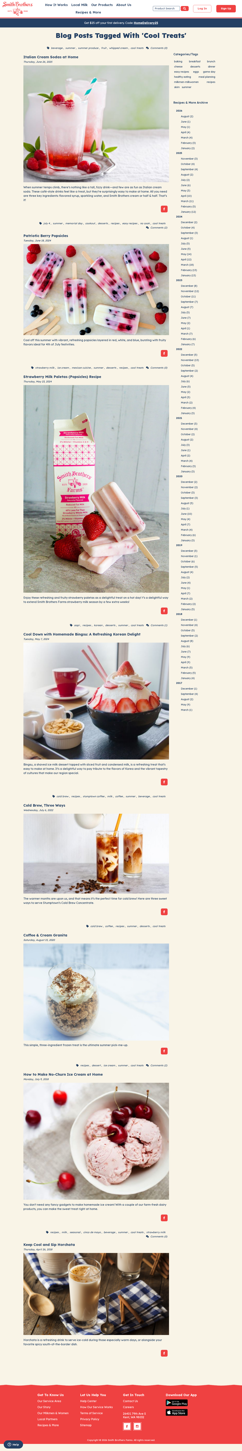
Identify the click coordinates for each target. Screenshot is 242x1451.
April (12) (186, 259)
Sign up (226, 8)
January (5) (188, 609)
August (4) (187, 376)
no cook (145, 223)
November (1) (189, 556)
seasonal (75, 1232)
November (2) (189, 487)
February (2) (188, 604)
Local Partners (47, 1419)
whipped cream (118, 48)
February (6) (188, 339)
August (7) (187, 307)
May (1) (185, 127)
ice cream (63, 367)
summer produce (88, 48)
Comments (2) (158, 227)
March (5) (187, 667)
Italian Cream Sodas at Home (50, 57)
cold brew (62, 796)
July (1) (185, 508)
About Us (123, 5)
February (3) (188, 143)
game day (209, 71)
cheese (178, 66)
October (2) (188, 434)
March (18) (187, 264)
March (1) (186, 710)
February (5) (188, 206)
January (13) (188, 275)
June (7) (186, 317)
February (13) (189, 270)
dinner (211, 66)
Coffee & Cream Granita (45, 935)
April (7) (185, 524)
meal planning (207, 76)
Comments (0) (158, 48)
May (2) (185, 323)
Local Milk (79, 5)
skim (177, 87)
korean (98, 625)
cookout (90, 223)
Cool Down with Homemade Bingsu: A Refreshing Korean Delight (81, 634)
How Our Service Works (96, 1407)
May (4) (185, 519)
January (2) (188, 148)
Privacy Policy (89, 1419)
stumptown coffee (93, 796)
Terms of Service (91, 1413)
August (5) (187, 503)
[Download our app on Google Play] (185, 1403)
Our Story (43, 1407)
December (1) (189, 619)
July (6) (185, 381)
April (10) (186, 195)
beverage (57, 48)
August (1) (187, 238)
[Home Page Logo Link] (12, 9)
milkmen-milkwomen (186, 82)
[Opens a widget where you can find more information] (13, 1444)
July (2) (185, 180)
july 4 (46, 223)
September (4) (189, 169)
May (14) (186, 254)
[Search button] (185, 8)
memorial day (73, 223)
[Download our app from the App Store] (185, 1412)
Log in (202, 8)
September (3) (189, 233)
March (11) (187, 201)
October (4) (188, 164)
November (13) (190, 360)
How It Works (56, 5)
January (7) (188, 344)
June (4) (186, 582)
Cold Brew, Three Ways (44, 805)
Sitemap (86, 1425)
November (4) (189, 429)
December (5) (189, 354)
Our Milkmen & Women (53, 1413)
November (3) (189, 158)
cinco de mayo (92, 1232)
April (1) (185, 328)
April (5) (185, 397)
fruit (103, 48)
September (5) (189, 566)
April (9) (185, 662)
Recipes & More (88, 12)
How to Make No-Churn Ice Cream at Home (63, 1074)
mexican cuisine (81, 367)
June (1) (185, 121)
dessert (96, 1065)
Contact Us (130, 1401)
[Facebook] (164, 209)
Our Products (102, 5)
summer (70, 48)
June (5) (186, 248)
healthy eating (182, 76)
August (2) (187, 116)
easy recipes (129, 223)
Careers (128, 1407)
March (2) (187, 402)
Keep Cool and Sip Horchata (49, 1244)
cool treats (137, 48)
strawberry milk (44, 367)
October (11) (188, 296)
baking (178, 61)
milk (109, 796)
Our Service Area (49, 1401)
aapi (77, 625)
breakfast (195, 61)
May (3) (185, 190)
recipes (115, 223)
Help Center (88, 1401)
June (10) (186, 513)
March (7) (187, 333)
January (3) (188, 413)
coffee (119, 796)
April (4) (185, 132)
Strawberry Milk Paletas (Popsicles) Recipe (62, 376)
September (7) (189, 301)
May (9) (185, 657)
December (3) (189, 423)
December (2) (189, 222)
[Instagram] (137, 1426)
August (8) (187, 641)
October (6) (188, 561)
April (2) (185, 455)
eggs (196, 71)
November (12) (190, 291)
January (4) (188, 678)
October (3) (188, 492)
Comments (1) (159, 625)
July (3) (185, 445)
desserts (103, 223)
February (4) (188, 408)
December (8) (189, 285)
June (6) (186, 185)
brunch (211, 61)
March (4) (187, 137)
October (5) (188, 365)
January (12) (188, 211)
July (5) (185, 243)
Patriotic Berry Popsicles (45, 235)
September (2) (189, 370)
